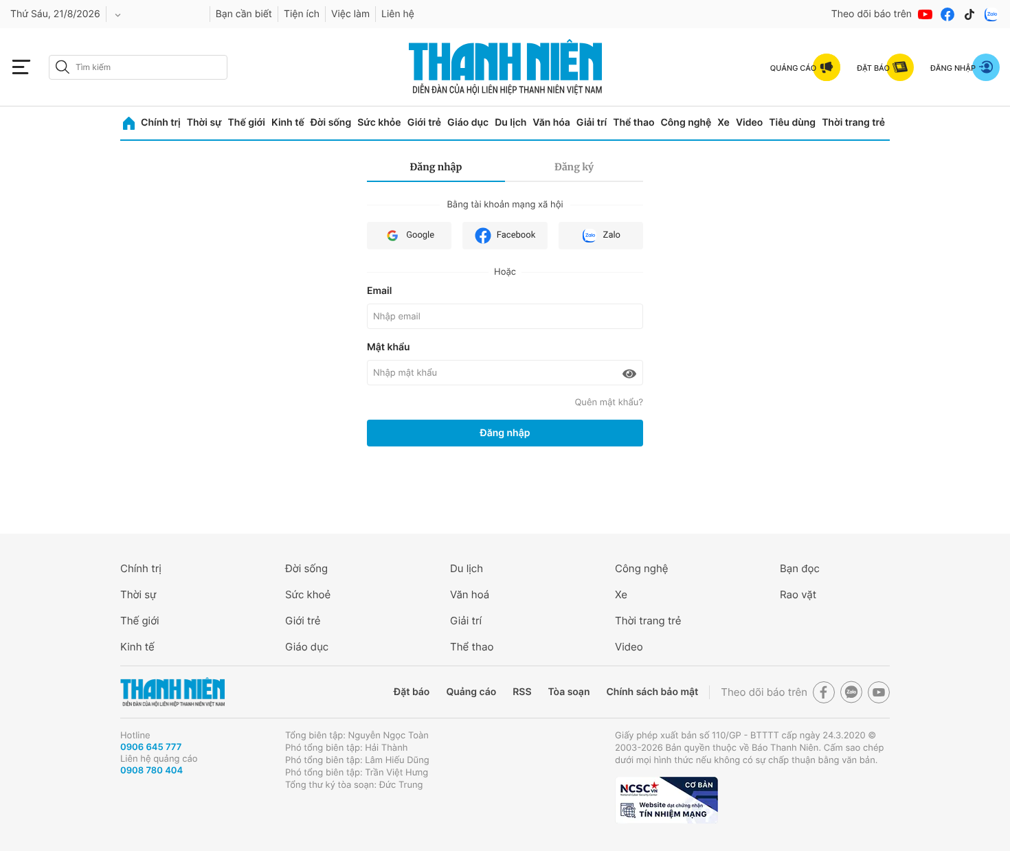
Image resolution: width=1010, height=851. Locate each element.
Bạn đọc (800, 568)
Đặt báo (411, 692)
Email (379, 291)
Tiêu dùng (792, 122)
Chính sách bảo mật (652, 692)
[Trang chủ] (129, 123)
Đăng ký (574, 167)
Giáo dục (468, 122)
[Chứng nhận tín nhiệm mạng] (666, 800)
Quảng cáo (471, 692)
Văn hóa (551, 122)
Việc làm (350, 14)
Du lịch (510, 122)
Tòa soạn (569, 692)
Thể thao (633, 122)
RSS (522, 692)
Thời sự (204, 122)
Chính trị (161, 122)
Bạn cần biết (244, 14)
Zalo (611, 235)
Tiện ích (301, 14)
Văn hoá (469, 594)
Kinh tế (287, 122)
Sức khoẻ (307, 594)
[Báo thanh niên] (505, 67)
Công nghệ (685, 122)
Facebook (516, 235)
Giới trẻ (424, 122)
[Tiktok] (969, 14)
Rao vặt (798, 594)
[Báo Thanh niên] (172, 692)
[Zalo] (991, 14)
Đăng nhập (436, 167)
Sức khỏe (379, 122)
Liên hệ (397, 14)
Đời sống (331, 122)
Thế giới (246, 122)
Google (420, 235)
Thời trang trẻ (853, 122)
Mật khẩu (388, 347)
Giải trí (591, 122)
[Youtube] (925, 14)
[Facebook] (947, 14)
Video (749, 122)
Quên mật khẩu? (608, 402)
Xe (723, 122)
